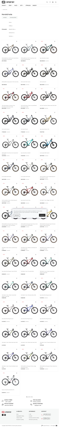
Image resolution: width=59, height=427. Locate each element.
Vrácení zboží (19, 417)
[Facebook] (3, 415)
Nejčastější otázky (20, 415)
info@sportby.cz (46, 418)
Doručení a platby (20, 419)
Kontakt (30, 415)
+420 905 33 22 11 (47, 414)
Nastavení (17, 215)
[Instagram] (5, 415)
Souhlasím (42, 215)
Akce (17, 414)
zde (37, 212)
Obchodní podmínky (33, 419)
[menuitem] (4, 5)
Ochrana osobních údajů (34, 417)
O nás (30, 414)
